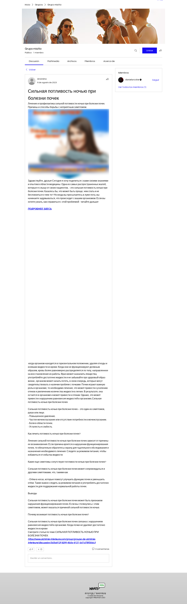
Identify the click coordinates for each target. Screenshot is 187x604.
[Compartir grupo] (160, 50)
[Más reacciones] (40, 549)
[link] (34, 61)
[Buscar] (135, 50)
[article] (68, 320)
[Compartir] (107, 79)
